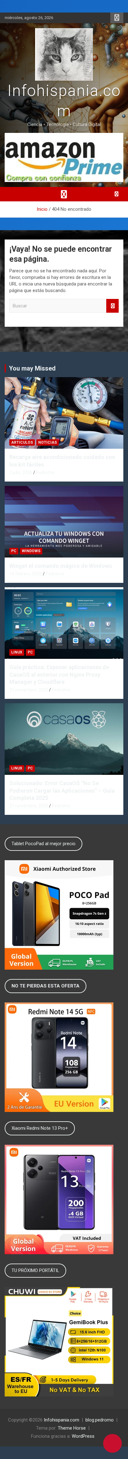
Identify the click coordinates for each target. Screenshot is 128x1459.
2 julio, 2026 (20, 472)
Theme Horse (72, 1428)
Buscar (112, 306)
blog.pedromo (99, 1420)
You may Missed (32, 368)
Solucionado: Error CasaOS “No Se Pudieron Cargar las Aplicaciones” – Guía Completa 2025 (62, 790)
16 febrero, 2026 (25, 573)
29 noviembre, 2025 (28, 689)
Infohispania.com (61, 1420)
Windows (31, 551)
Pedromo (45, 472)
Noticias (47, 442)
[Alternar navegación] (64, 194)
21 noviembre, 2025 (28, 805)
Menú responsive (116, 18)
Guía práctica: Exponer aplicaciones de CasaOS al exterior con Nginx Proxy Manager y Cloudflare (59, 674)
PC (13, 551)
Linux (16, 652)
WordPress (83, 1436)
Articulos (22, 442)
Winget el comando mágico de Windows (60, 566)
